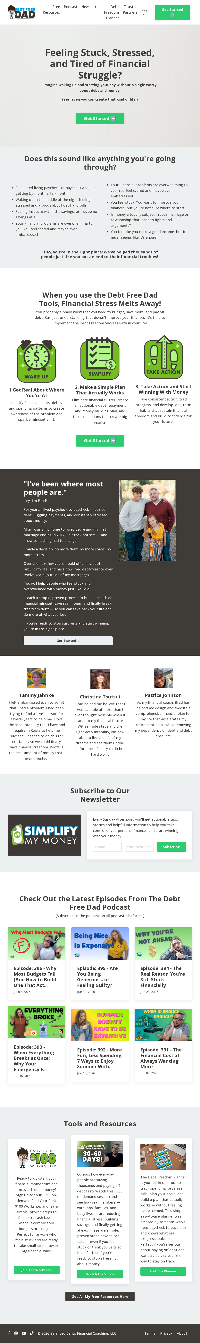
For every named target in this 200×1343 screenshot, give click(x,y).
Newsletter (90, 6)
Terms (149, 1333)
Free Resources (51, 9)
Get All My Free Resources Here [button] (100, 1296)
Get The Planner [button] (163, 1271)
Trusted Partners (130, 9)
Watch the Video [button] (100, 1274)
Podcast (70, 6)
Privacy (166, 1333)
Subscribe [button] (171, 847)
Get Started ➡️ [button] (172, 12)
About (182, 1333)
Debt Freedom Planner (111, 12)
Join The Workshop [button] (36, 1270)
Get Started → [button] (68, 641)
